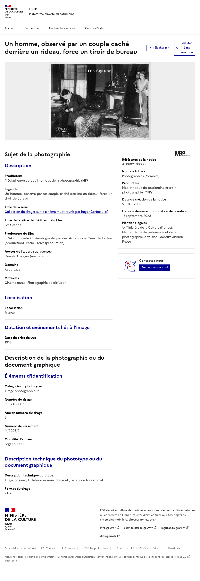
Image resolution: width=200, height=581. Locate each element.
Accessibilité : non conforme (21, 548)
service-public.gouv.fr (138, 528)
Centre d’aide (151, 548)
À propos (69, 548)
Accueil (9, 28)
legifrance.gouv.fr (173, 528)
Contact (50, 548)
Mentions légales (14, 557)
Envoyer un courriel (155, 267)
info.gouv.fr (108, 528)
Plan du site (174, 548)
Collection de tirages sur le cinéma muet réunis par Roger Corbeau (54, 211)
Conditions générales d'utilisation (76, 557)
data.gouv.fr (108, 536)
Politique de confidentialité (40, 557)
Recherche (32, 28)
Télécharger (161, 48)
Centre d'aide (94, 28)
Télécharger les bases (96, 548)
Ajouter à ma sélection (187, 47)
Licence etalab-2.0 (176, 557)
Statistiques (123, 548)
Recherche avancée (62, 28)
